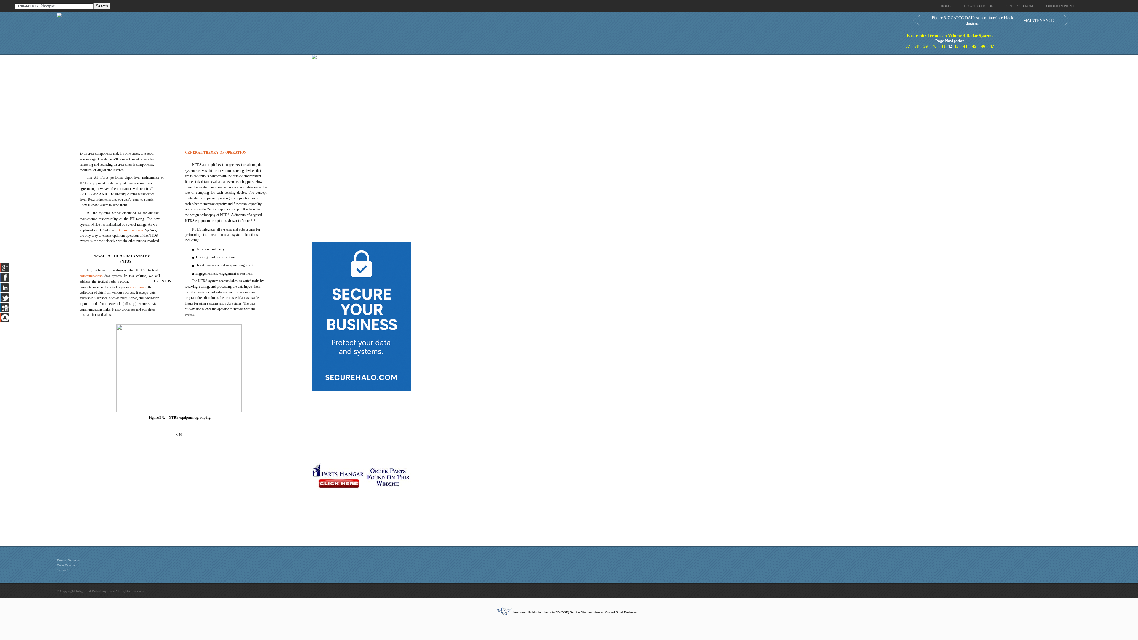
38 (917, 46)
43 (956, 46)
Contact (62, 570)
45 (974, 46)
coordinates (138, 287)
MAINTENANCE (1038, 20)
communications (91, 276)
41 (943, 46)
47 (992, 46)
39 (925, 46)
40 (934, 46)
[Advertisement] (183, 96)
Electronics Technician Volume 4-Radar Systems (950, 35)
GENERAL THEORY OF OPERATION (216, 153)
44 (965, 46)
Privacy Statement (69, 560)
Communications (131, 230)
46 (983, 46)
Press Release (66, 565)
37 (908, 46)
